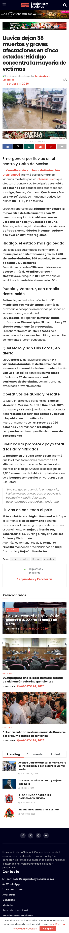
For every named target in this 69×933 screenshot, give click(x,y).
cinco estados (20, 559)
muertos (49, 559)
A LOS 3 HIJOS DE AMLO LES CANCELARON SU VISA (34, 796)
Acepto (48, 928)
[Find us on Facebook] (23, 835)
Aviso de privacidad (15, 910)
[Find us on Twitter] (30, 836)
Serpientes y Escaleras (34, 579)
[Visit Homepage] (34, 5)
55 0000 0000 (14, 889)
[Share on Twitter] (18, 146)
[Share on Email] (40, 146)
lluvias (36, 559)
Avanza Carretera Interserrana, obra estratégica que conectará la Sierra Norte (42, 766)
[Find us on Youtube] (46, 835)
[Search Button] (64, 5)
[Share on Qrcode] (51, 146)
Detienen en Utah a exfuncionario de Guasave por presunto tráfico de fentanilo (34, 734)
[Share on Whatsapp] (29, 146)
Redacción (13, 629)
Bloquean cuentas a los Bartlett (38, 809)
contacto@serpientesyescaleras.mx (30, 879)
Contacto (9, 900)
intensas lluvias (47, 179)
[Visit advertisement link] (34, 14)
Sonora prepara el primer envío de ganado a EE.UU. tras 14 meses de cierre (32, 619)
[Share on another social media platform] (61, 146)
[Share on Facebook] (8, 146)
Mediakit (8, 905)
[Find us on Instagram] (38, 835)
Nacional (12, 609)
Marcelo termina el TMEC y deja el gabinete (39, 782)
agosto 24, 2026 (35, 629)
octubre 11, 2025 (18, 84)
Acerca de (9, 894)
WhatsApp (13, 884)
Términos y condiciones (18, 915)
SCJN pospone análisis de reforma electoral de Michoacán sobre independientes (33, 679)
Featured (8, 728)
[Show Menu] (4, 5)
